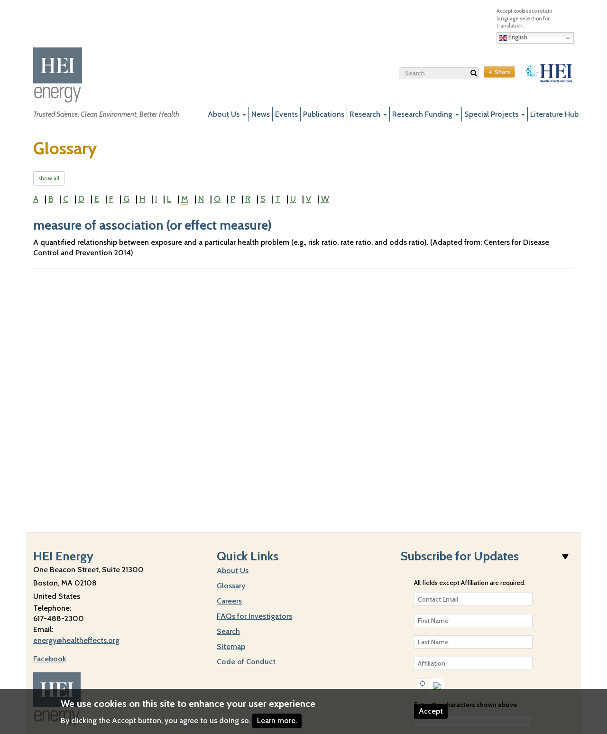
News (260, 114)
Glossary (231, 585)
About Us (224, 114)
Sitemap (231, 646)
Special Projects (492, 114)
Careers (229, 600)
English (517, 37)
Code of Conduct (246, 661)
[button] (422, 683)
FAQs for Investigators (254, 616)
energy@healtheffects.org (76, 640)
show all (48, 178)
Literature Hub (554, 114)
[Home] (57, 74)
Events (286, 114)
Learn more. (277, 720)
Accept (431, 710)
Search (478, 75)
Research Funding (423, 114)
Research (365, 114)
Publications (323, 114)
